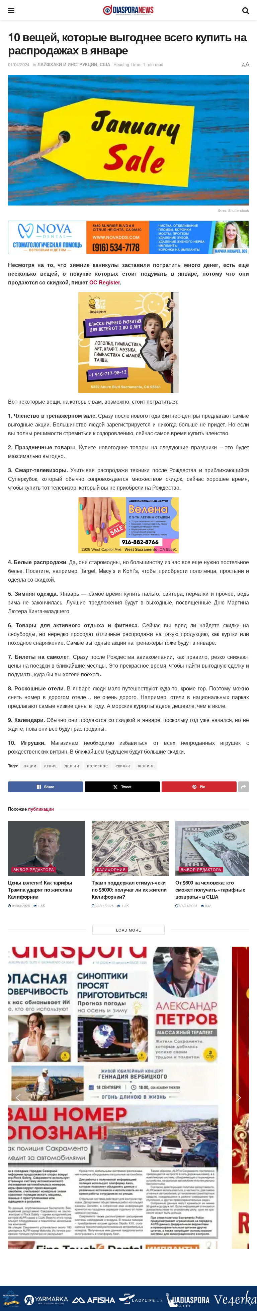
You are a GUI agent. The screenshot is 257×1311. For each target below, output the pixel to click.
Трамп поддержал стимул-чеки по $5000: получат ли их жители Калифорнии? (129, 889)
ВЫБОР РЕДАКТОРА (33, 869)
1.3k (124, 905)
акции (30, 765)
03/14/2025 (104, 905)
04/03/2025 (20, 905)
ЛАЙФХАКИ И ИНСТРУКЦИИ (67, 64)
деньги (72, 765)
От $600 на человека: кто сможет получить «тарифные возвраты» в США (210, 889)
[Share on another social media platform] (243, 786)
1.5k (41, 905)
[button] (18, 237)
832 (207, 905)
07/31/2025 (187, 905)
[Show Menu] (11, 10)
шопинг (146, 765)
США (105, 64)
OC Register (104, 282)
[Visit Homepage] (128, 10)
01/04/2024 (18, 64)
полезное (97, 765)
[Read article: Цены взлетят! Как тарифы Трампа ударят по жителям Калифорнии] (46, 848)
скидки (123, 765)
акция (50, 765)
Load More (128, 930)
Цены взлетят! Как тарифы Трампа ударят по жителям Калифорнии (40, 889)
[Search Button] (245, 10)
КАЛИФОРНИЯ (111, 869)
